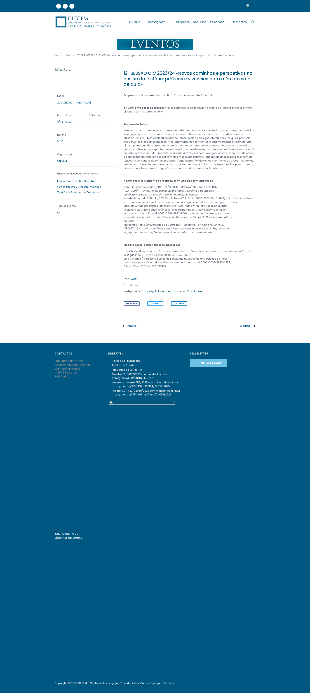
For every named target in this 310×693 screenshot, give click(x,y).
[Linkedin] (65, 6)
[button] (132, 303)
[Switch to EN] (249, 6)
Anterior (132, 326)
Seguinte (245, 326)
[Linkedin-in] (238, 535)
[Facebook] (58, 6)
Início (58, 55)
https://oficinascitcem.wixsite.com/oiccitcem (173, 291)
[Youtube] (71, 6)
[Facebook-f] (231, 535)
